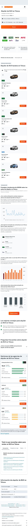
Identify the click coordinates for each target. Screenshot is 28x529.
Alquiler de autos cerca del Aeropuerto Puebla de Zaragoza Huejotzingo (13, 467)
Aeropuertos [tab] (5, 448)
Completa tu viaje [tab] (14, 448)
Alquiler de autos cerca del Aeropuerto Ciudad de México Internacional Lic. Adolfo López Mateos (13, 464)
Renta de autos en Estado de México (7, 505)
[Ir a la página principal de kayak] (8, 7)
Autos (17, 503)
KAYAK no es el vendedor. (7, 520)
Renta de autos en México (20, 504)
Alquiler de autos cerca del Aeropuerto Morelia (13, 469)
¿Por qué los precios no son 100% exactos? (12, 525)
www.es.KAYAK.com (11, 503)
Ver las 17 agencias (5, 433)
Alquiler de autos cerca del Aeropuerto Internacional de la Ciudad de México (14, 458)
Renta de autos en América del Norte (7, 504)
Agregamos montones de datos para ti (10, 523)
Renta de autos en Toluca (20, 505)
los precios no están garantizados (8, 516)
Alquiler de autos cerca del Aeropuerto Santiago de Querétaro (14, 461)
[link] (14, 313)
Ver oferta (23, 87)
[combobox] (7, 13)
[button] (2, 7)
